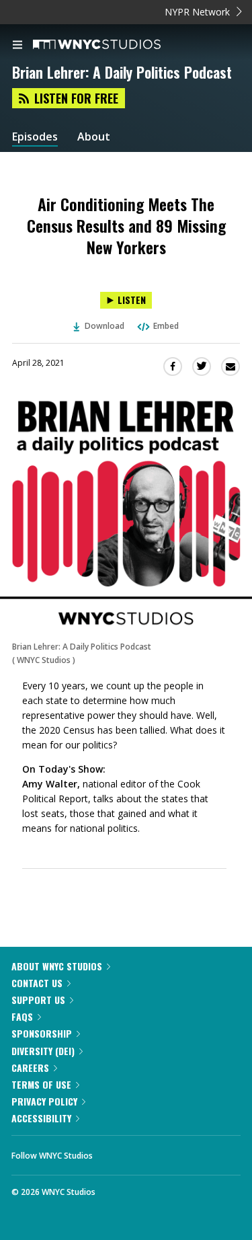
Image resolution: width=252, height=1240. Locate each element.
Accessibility (41, 1118)
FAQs (22, 1016)
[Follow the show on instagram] (189, 1152)
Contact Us (36, 983)
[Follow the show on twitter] (153, 1152)
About (93, 136)
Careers (30, 1067)
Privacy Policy (44, 1101)
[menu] (17, 46)
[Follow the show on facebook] (116, 1152)
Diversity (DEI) (43, 1051)
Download (104, 326)
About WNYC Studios (56, 966)
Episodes (35, 136)
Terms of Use (41, 1084)
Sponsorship (41, 1033)
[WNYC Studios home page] (113, 45)
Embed (166, 326)
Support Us (38, 1000)
